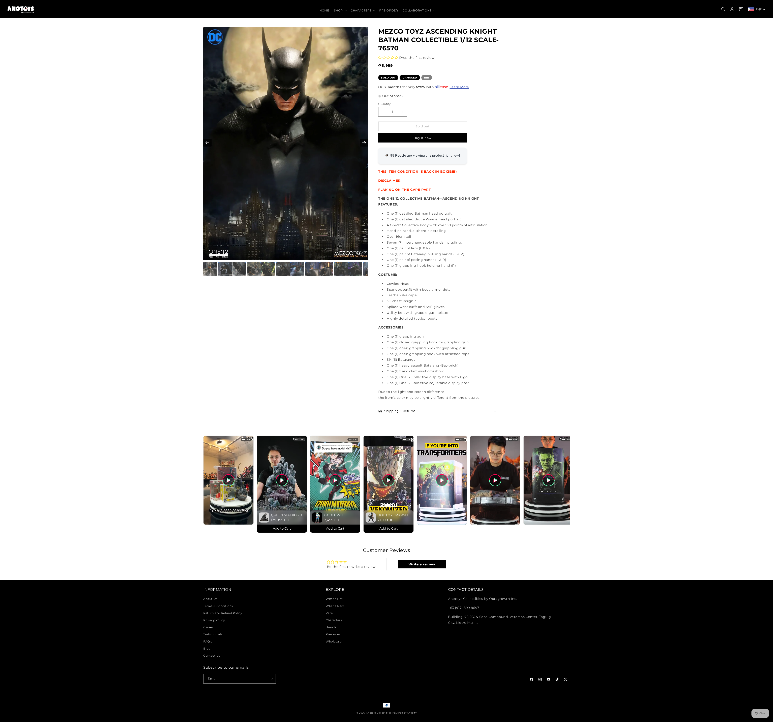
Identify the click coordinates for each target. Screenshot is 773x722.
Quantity (384, 103)
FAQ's (207, 641)
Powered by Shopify (404, 712)
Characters (334, 620)
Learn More (459, 87)
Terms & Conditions (218, 606)
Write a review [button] (421, 564)
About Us (210, 599)
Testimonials (212, 634)
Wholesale (333, 641)
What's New (335, 606)
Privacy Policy (214, 620)
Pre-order (333, 634)
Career (208, 627)
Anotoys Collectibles (378, 712)
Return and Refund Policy (222, 613)
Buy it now (423, 138)
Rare (329, 613)
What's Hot (334, 599)
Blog (207, 648)
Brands (331, 627)
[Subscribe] (271, 679)
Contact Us (211, 655)
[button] (340, 10)
